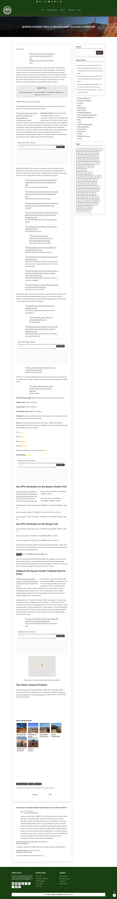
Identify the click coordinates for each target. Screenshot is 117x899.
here (49, 299)
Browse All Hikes (63, 876)
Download (19, 554)
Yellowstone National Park (84, 210)
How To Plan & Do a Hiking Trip (87, 115)
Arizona (99, 149)
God (92, 166)
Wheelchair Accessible (83, 204)
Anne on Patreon (40, 883)
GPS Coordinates (37, 788)
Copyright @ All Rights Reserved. (58, 894)
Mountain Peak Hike (82, 183)
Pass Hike (87, 190)
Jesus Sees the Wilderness (86, 117)
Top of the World (81, 197)
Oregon (79, 190)
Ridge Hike (95, 190)
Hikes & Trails (38, 784)
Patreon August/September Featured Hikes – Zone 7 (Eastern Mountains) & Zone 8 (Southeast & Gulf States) (89, 79)
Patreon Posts (82, 129)
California (86, 153)
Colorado (80, 159)
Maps (79, 119)
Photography (82, 131)
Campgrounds (94, 153)
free (86, 166)
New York (89, 187)
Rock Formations (45, 788)
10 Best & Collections (84, 98)
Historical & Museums (84, 112)
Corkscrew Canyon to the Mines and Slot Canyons (89, 65)
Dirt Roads (86, 163)
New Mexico (80, 187)
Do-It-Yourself (96, 163)
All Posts (31, 784)
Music (79, 122)
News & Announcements (85, 124)
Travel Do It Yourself (84, 136)
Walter (80, 138)
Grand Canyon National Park (84, 173)
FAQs (79, 105)
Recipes (80, 134)
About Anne (38, 876)
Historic (91, 176)
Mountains (92, 183)
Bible (79, 153)
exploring (80, 166)
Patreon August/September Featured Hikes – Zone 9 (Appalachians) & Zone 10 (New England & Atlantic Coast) (90, 70)
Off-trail (96, 187)
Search (99, 52)
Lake (79, 180)
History (98, 176)
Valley (96, 197)
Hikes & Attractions (82, 176)
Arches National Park (89, 149)
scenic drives (92, 193)
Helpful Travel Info (64, 883)
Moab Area (85, 180)
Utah (50, 788)
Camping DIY (63, 881)
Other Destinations (83, 127)
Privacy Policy (39, 886)
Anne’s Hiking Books (40, 881)
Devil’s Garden (24, 695)
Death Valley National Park (91, 159)
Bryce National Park (20, 788)
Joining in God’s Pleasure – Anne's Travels (26, 850)
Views (53, 788)
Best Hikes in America (65, 878)
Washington (87, 200)
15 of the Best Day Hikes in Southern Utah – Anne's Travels (31, 842)
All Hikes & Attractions (22, 784)
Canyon (27, 788)
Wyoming (89, 207)
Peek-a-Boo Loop (39, 695)
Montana (94, 180)
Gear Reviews (82, 108)
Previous (35, 794)
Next (50, 794)
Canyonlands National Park (91, 156)
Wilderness (94, 204)
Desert (31, 788)
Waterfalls (95, 200)
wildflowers (80, 207)
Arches (79, 149)
